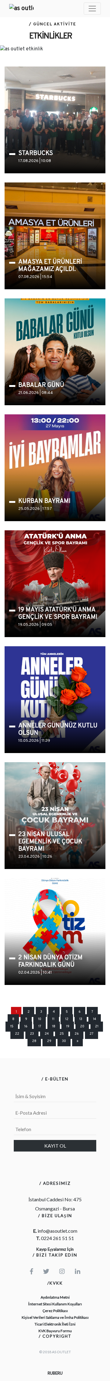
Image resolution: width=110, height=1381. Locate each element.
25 (62, 1034)
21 (96, 1027)
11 (53, 1019)
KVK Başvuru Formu (55, 1331)
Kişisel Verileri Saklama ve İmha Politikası (55, 1317)
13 (80, 1019)
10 (39, 1019)
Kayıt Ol (55, 1145)
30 (64, 1041)
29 (49, 1041)
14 (94, 1019)
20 (82, 1027)
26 (77, 1034)
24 (47, 1034)
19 (67, 1027)
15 (11, 1027)
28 (34, 1041)
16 (26, 1027)
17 (39, 1027)
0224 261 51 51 (57, 1238)
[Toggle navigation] (92, 8)
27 (92, 1034)
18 (53, 1027)
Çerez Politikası (55, 1310)
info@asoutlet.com (57, 1231)
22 (17, 1034)
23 (32, 1034)
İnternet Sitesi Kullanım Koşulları (55, 1304)
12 (66, 1019)
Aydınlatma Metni (55, 1297)
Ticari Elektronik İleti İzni (55, 1324)
